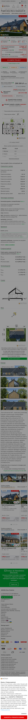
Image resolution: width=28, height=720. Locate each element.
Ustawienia (23, 713)
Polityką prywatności (5, 710)
